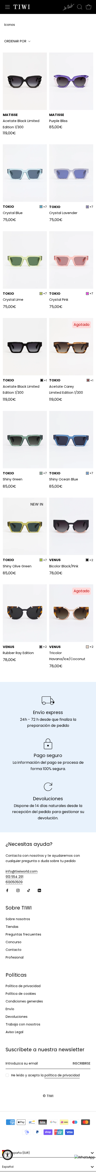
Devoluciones (16, 1016)
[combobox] (48, 1152)
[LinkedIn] (39, 890)
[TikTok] (28, 890)
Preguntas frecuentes (23, 934)
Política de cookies (21, 993)
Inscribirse (81, 1063)
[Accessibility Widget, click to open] (7, 1155)
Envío (10, 1009)
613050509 (14, 882)
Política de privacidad (23, 986)
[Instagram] (18, 890)
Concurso (13, 942)
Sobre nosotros (18, 919)
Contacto (13, 949)
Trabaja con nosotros (23, 1024)
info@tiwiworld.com (22, 871)
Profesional (15, 957)
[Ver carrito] (88, 7)
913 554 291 (14, 876)
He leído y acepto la (45, 1075)
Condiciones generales (24, 1001)
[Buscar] (79, 7)
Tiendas (12, 926)
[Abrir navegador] (7, 7)
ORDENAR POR (15, 41)
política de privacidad (62, 1075)
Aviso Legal (14, 1032)
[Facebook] (7, 890)
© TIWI (48, 1096)
